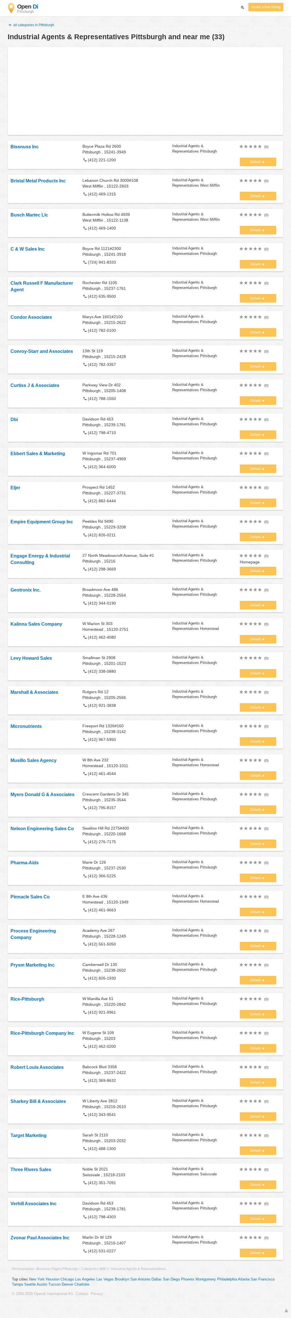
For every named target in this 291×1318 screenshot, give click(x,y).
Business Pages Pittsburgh (57, 1269)
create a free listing (265, 7)
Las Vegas (105, 1279)
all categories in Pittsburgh (33, 25)
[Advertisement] (145, 91)
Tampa (17, 1284)
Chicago (67, 1279)
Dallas (156, 1279)
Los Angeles (85, 1279)
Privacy (97, 1294)
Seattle (30, 1284)
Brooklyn (122, 1279)
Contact (82, 1294)
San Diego (171, 1279)
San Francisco (263, 1279)
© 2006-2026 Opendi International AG (42, 1294)
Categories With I (94, 1269)
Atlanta (244, 1279)
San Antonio (140, 1279)
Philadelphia (227, 1279)
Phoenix (187, 1279)
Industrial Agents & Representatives (138, 1269)
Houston (52, 1279)
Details (256, 162)
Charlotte (81, 1284)
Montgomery (206, 1279)
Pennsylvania (22, 1269)
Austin (42, 1284)
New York (37, 1279)
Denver (67, 1284)
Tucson (54, 1284)
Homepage (250, 562)
